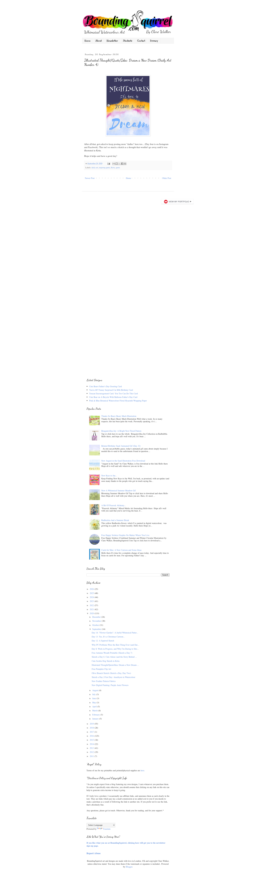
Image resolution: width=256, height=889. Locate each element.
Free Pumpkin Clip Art (101, 669)
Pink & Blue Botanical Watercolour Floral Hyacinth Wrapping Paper (118, 400)
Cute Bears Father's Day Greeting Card (105, 386)
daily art (95, 167)
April (94, 706)
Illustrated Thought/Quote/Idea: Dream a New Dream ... (115, 665)
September (97, 629)
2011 (92, 756)
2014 (92, 744)
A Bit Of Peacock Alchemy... (113, 505)
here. (143, 770)
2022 (92, 605)
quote (118, 167)
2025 (92, 593)
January (95, 718)
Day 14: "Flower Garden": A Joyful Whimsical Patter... (115, 632)
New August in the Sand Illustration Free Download (123, 460)
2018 (92, 727)
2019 (92, 723)
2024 (92, 597)
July (94, 694)
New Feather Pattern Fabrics (104, 681)
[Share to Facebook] (122, 163)
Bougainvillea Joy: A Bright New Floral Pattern (121, 430)
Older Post (166, 178)
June (94, 698)
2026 (92, 589)
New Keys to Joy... (109, 475)
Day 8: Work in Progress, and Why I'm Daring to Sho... (115, 648)
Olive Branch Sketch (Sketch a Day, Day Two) (111, 673)
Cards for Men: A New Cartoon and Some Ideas (121, 550)
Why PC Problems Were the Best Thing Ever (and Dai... (115, 644)
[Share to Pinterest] (125, 163)
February (96, 714)
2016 (92, 735)
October (96, 625)
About (99, 40)
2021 (92, 609)
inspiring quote (104, 167)
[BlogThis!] (116, 163)
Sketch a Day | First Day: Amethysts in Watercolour (113, 677)
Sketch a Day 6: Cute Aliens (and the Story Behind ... (114, 656)
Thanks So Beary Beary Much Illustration (118, 416)
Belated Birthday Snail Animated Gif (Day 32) (121, 445)
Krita (113, 167)
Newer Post (90, 178)
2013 (92, 748)
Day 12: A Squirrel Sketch (103, 640)
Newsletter (112, 40)
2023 (92, 601)
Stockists (127, 40)
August (95, 690)
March (95, 710)
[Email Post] (109, 163)
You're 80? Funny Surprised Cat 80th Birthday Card (111, 390)
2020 (92, 613)
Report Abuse (94, 853)
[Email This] (113, 163)
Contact (141, 40)
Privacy (154, 40)
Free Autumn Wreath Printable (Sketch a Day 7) (112, 652)
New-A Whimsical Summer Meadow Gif (118, 490)
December (96, 616)
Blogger (129, 866)
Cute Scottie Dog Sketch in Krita (105, 661)
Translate (107, 828)
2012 (92, 752)
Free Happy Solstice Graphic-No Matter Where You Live (125, 535)
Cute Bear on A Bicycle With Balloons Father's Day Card (113, 397)
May (94, 702)
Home (88, 40)
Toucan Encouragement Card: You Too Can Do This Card (113, 393)
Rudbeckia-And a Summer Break (115, 520)
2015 (92, 739)
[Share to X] (119, 163)
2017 (92, 731)
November (97, 620)
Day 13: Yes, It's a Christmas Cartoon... (108, 636)
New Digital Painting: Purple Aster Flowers (110, 685)
